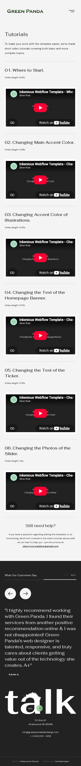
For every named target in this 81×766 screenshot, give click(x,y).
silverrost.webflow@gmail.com (40, 546)
